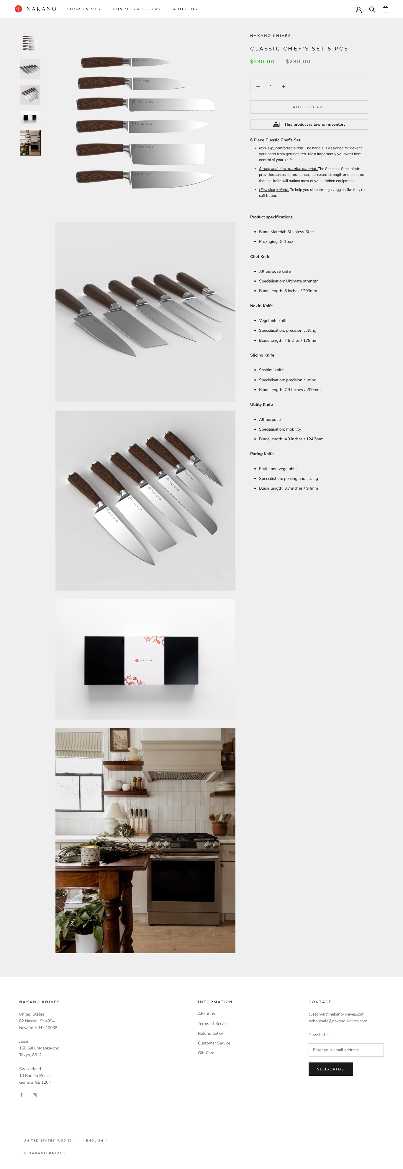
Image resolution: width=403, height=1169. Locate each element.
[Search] (372, 9)
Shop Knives (83, 9)
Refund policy (210, 1033)
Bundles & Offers (136, 9)
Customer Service (214, 1043)
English (95, 1140)
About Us (185, 9)
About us (206, 1014)
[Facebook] (21, 1095)
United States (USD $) (48, 1140)
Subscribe (331, 1069)
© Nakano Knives (44, 1153)
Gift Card (206, 1053)
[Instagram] (35, 1095)
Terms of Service (213, 1023)
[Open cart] (385, 9)
